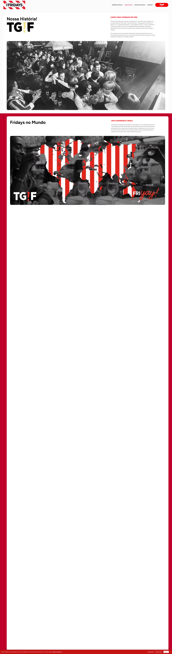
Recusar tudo (159, 652)
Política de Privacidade (57, 652)
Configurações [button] (150, 652)
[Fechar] (170, 652)
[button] (150, 5)
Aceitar (166, 652)
